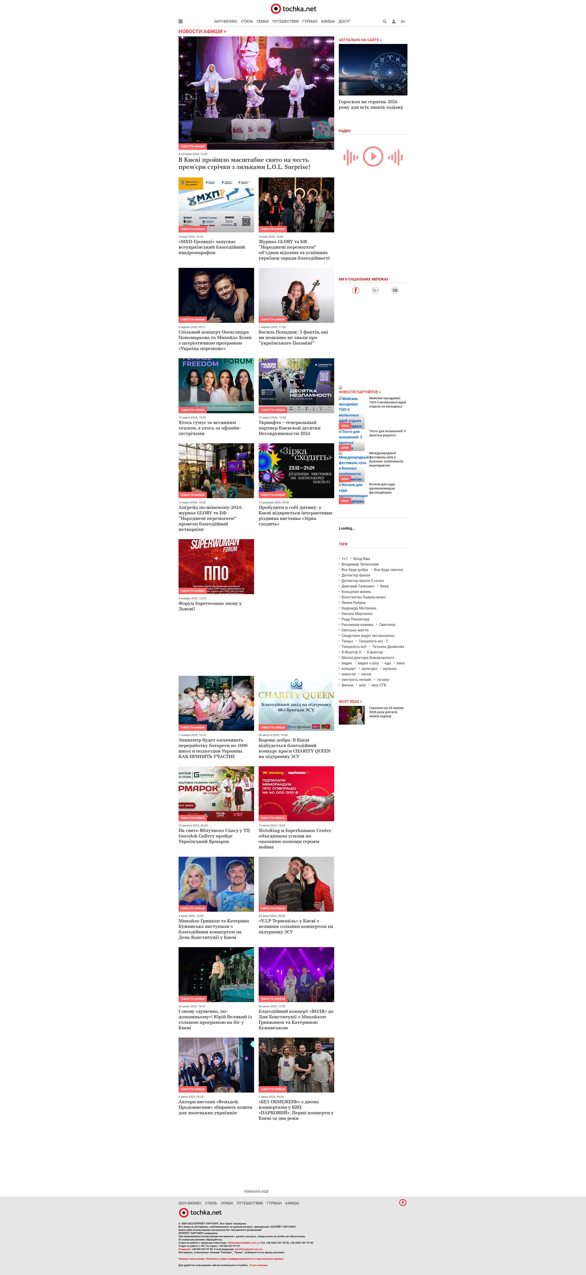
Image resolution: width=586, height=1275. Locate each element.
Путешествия (285, 21)
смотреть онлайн (356, 679)
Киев (384, 586)
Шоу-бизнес (225, 21)
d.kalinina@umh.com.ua (248, 1249)
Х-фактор (375, 652)
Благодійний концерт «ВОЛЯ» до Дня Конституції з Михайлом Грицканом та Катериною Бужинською (296, 1019)
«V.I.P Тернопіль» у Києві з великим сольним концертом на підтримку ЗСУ (296, 926)
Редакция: (185, 1249)
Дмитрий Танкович (358, 586)
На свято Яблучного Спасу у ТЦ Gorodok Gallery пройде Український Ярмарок (214, 835)
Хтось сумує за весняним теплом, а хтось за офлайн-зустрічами (210, 427)
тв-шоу (383, 679)
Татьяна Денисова (388, 646)
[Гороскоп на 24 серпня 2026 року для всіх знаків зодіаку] (352, 715)
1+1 (345, 559)
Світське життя (355, 630)
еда (388, 663)
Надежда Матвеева (359, 608)
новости (348, 674)
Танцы (347, 641)
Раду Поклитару (355, 619)
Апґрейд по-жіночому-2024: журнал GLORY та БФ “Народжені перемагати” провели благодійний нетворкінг (211, 518)
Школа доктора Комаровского (368, 657)
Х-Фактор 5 (351, 652)
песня (366, 674)
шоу (362, 685)
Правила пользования (191, 1258)
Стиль (247, 21)
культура (369, 668)
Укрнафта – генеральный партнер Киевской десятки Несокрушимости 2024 (289, 427)
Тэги (343, 544)
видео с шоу (368, 663)
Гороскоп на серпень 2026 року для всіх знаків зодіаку (371, 104)
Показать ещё (256, 1191)
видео (347, 663)
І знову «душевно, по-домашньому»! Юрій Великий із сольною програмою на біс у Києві (215, 1019)
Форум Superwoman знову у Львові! (210, 606)
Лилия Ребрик (354, 603)
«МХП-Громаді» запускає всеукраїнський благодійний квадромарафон (212, 247)
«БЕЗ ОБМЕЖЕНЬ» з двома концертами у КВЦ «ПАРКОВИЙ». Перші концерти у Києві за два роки (296, 1109)
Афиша (328, 21)
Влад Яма (361, 559)
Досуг (344, 21)
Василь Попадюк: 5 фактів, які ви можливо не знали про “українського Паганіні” (293, 337)
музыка (389, 668)
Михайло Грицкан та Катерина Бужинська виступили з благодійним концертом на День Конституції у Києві (214, 929)
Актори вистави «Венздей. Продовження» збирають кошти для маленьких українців (215, 1107)
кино (401, 663)
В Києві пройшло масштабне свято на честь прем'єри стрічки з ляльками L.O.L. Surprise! (244, 163)
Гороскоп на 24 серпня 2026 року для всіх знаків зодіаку (386, 712)
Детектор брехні (356, 575)
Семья (263, 21)
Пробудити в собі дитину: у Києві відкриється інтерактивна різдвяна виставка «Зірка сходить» (295, 515)
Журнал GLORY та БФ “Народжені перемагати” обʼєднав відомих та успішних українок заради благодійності (294, 249)
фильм (347, 685)
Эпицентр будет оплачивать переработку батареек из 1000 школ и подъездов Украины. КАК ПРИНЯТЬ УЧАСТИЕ (213, 748)
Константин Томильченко (364, 597)
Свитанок (387, 625)
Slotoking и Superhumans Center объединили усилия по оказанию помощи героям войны (295, 838)
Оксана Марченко (357, 614)
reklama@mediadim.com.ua (243, 1242)
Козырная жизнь (356, 592)
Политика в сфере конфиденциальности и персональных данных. (245, 1258)
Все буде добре (355, 570)
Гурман (309, 21)
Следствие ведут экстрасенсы (368, 635)
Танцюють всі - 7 (373, 641)
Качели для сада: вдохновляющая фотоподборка (382, 488)
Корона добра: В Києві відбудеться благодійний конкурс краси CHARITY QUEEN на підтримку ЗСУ (295, 748)
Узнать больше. (258, 1265)
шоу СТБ (379, 685)
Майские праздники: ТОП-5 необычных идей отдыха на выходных (387, 402)
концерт (349, 668)
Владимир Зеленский (360, 564)
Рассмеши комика (357, 625)
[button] (393, 21)
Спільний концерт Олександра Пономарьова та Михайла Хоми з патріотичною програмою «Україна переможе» (215, 340)
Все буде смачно (388, 570)
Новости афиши (193, 146)
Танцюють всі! (354, 646)
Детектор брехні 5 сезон (363, 581)
